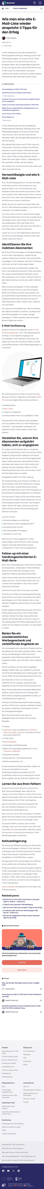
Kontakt (26, 1102)
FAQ (24, 1058)
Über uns (26, 1087)
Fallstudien (27, 1054)
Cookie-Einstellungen (9, 1134)
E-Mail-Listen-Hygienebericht (7, 1091)
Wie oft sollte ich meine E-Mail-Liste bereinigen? (18, 1160)
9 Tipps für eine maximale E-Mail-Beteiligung (18, 904)
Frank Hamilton (11, 38)
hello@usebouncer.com (10, 1167)
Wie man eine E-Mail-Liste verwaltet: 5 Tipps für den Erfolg (22, 907)
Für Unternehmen (29, 1051)
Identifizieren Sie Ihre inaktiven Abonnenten (16, 93)
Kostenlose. (7, 730)
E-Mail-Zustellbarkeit (20, 8)
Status (25, 1065)
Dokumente (27, 1061)
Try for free (22, 962)
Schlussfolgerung (8, 117)
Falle (13, 829)
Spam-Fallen (8, 409)
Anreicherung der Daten (10, 1070)
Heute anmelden (8, 887)
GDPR (4, 1130)
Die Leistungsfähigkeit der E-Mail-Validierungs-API (19, 1156)
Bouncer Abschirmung (9, 1060)
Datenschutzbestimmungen (11, 1127)
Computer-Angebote (11, 751)
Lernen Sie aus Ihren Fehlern (11, 114)
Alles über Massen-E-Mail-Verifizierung (15, 1152)
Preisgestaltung (7, 1077)
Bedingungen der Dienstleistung (12, 1124)
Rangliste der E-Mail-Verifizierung (13, 1144)
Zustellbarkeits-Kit (8, 1067)
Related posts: (7, 120)
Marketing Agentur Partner (32, 1090)
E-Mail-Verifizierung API (10, 1057)
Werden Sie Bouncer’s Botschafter (30, 1094)
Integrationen (6, 1073)
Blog (7, 8)
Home (3, 8)
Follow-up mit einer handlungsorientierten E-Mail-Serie (20, 105)
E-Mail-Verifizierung (8, 96)
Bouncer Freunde (29, 1099)
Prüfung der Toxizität (9, 1063)
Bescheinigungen (9, 742)
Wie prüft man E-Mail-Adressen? (13, 1148)
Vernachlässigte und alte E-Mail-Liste (14, 89)
